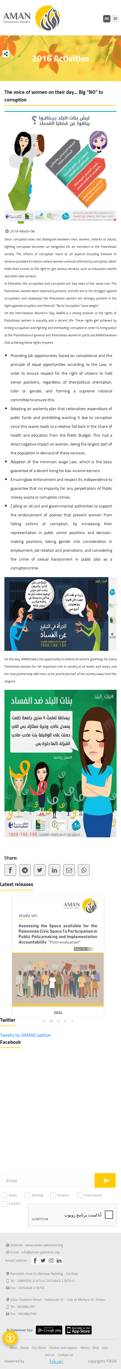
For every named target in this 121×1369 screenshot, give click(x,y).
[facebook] (35, 1260)
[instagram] (51, 1260)
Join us (50, 1354)
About (24, 1347)
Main (13, 1347)
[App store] (80, 1330)
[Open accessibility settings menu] (10, 1338)
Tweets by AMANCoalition (25, 1035)
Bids (96, 1347)
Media (85, 1347)
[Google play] (50, 1330)
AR (107, 18)
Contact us (65, 1354)
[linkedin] (59, 1260)
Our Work (39, 1347)
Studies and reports (63, 1347)
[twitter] (43, 1260)
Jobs (105, 1347)
